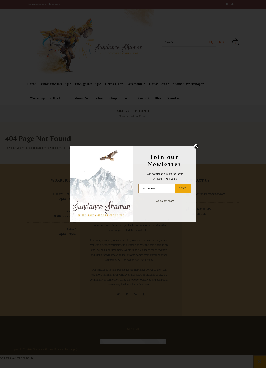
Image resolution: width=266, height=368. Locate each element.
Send (182, 188)
